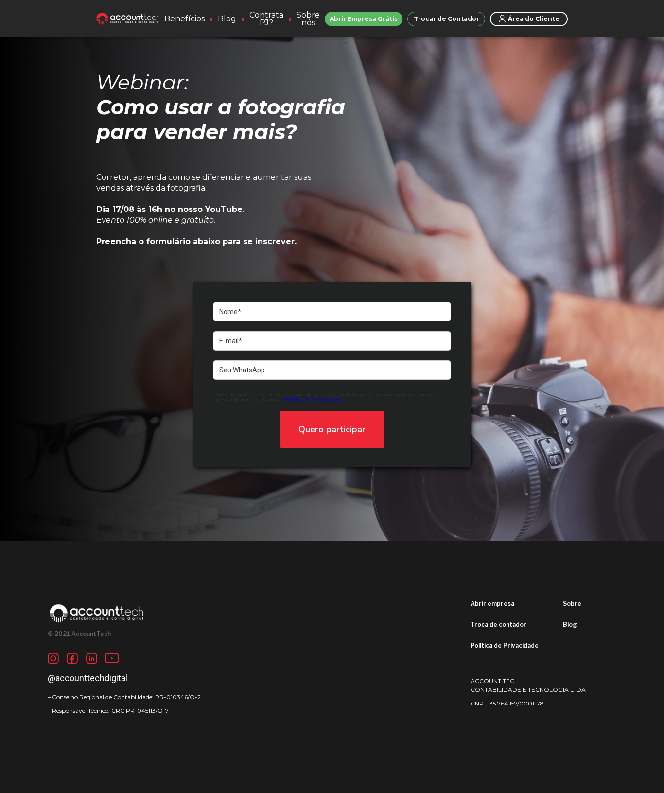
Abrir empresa (492, 603)
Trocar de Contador (446, 18)
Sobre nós (308, 18)
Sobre (572, 603)
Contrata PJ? (266, 18)
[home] (127, 18)
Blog (227, 18)
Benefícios (184, 18)
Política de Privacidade (505, 645)
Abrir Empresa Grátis (364, 18)
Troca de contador (498, 624)
